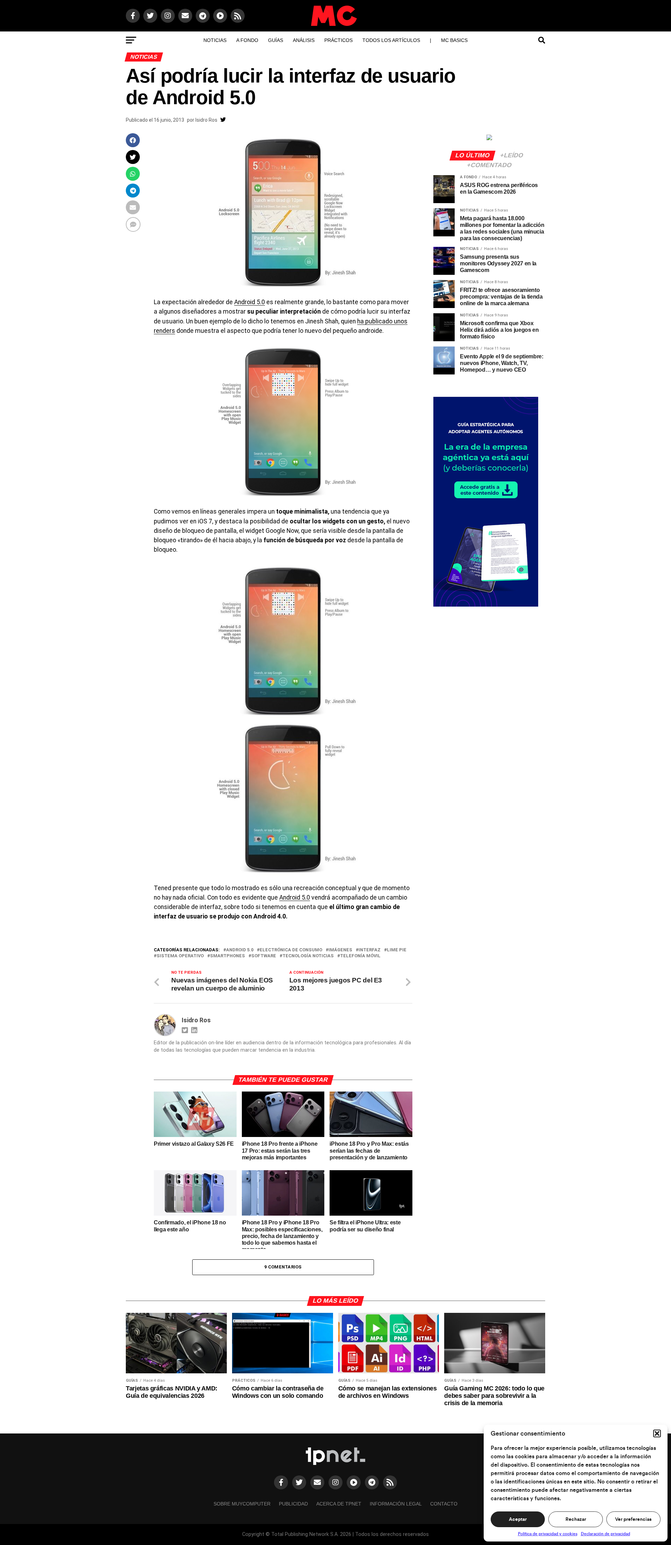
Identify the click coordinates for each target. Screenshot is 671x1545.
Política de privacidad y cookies (547, 1534)
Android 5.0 (249, 302)
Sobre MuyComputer (242, 1504)
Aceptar (518, 1519)
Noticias (214, 40)
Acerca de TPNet (338, 1504)
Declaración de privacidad (605, 1534)
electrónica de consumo (291, 950)
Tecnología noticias (308, 956)
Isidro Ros (206, 120)
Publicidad (293, 1504)
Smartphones (227, 956)
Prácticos (338, 40)
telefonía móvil (360, 956)
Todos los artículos (391, 40)
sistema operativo (180, 956)
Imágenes (340, 950)
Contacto (443, 1504)
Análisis (304, 40)
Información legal (396, 1504)
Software (263, 956)
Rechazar (575, 1519)
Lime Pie (396, 950)
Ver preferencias (633, 1519)
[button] (657, 1433)
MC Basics (454, 40)
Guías (275, 40)
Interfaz (370, 950)
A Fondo (247, 40)
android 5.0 (239, 950)
